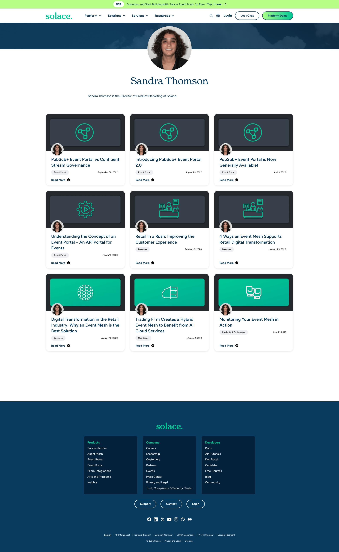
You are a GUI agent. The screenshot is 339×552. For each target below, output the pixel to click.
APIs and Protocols (99, 476)
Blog (208, 476)
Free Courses (213, 471)
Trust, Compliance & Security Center (169, 488)
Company (153, 442)
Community (212, 482)
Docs (208, 448)
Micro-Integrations (99, 471)
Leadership (153, 453)
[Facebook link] (149, 519)
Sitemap (189, 541)
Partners (151, 465)
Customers (153, 459)
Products (93, 442)
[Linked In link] (156, 519)
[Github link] (183, 519)
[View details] (59, 16)
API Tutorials (213, 453)
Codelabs (211, 465)
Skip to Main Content (17, 3)
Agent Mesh (95, 453)
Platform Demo (277, 15)
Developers (212, 442)
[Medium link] (189, 519)
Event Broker (95, 459)
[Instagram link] (176, 519)
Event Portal (95, 465)
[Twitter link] (162, 519)
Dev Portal (211, 459)
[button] (99, 14)
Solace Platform (97, 448)
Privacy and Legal (157, 482)
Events (150, 471)
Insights (92, 482)
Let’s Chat (247, 15)
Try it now (214, 4)
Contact (171, 504)
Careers (151, 448)
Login (228, 15)
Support (145, 504)
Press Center (154, 476)
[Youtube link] (169, 519)
